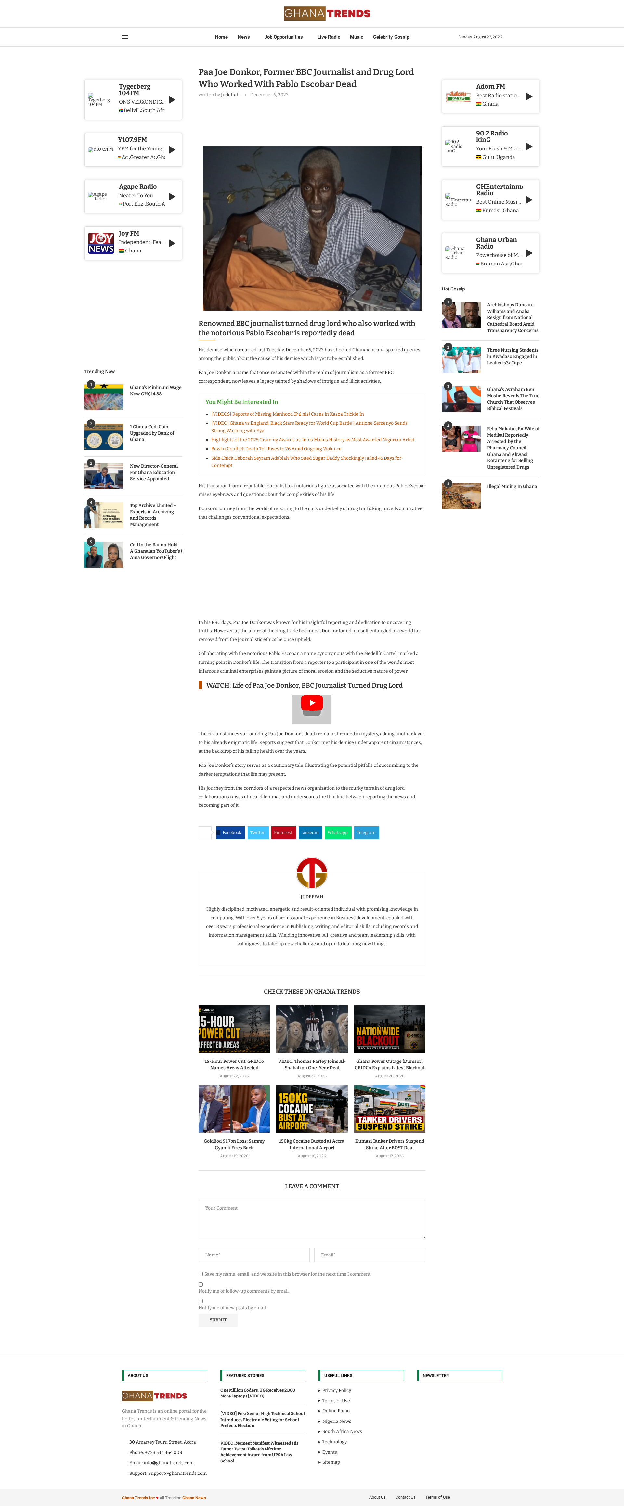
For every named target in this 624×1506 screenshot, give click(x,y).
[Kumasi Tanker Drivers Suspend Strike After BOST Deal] (389, 1109)
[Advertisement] (317, 120)
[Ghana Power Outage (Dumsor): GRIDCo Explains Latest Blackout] (389, 1029)
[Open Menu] (125, 37)
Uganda (505, 157)
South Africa (153, 110)
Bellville (131, 110)
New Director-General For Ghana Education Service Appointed (154, 472)
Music (356, 37)
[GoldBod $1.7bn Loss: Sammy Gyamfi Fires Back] (234, 1109)
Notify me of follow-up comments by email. (244, 1291)
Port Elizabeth (133, 204)
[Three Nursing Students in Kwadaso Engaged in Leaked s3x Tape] (461, 360)
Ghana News (194, 1497)
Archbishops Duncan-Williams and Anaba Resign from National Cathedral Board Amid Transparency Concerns (513, 317)
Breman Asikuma (494, 263)
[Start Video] (312, 709)
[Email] (145, 13)
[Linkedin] (137, 13)
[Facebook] (124, 13)
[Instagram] (133, 13)
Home (221, 37)
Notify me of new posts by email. (233, 1308)
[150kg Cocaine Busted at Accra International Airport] (311, 1109)
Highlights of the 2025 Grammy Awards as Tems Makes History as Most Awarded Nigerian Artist (312, 440)
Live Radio (329, 37)
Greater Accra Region (142, 157)
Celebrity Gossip (391, 37)
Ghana (490, 104)
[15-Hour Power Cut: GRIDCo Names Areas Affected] (234, 1029)
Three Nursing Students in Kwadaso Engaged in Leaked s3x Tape (513, 356)
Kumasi (491, 210)
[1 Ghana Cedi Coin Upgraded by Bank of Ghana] (104, 437)
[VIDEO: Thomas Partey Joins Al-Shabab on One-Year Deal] (311, 1029)
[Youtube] (141, 13)
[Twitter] (129, 13)
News (244, 37)
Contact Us (406, 1497)
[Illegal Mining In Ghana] (461, 496)
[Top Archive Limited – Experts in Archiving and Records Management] (104, 515)
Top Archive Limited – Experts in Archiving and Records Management (153, 515)
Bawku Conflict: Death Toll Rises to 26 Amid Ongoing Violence (276, 449)
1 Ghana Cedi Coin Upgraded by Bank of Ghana (152, 433)
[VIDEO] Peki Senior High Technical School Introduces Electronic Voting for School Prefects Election (262, 1419)
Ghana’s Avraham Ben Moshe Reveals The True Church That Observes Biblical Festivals (513, 399)
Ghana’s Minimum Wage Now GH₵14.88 (156, 391)
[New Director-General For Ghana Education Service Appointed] (104, 476)
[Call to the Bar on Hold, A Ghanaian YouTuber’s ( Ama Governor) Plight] (104, 555)
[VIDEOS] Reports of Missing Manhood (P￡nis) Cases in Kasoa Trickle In (287, 414)
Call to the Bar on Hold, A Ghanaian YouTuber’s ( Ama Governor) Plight (156, 551)
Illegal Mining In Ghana (512, 486)
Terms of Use (437, 1497)
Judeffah (230, 94)
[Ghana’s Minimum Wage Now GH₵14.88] (104, 397)
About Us (377, 1497)
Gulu (488, 157)
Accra (125, 157)
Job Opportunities (284, 37)
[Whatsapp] (149, 13)
